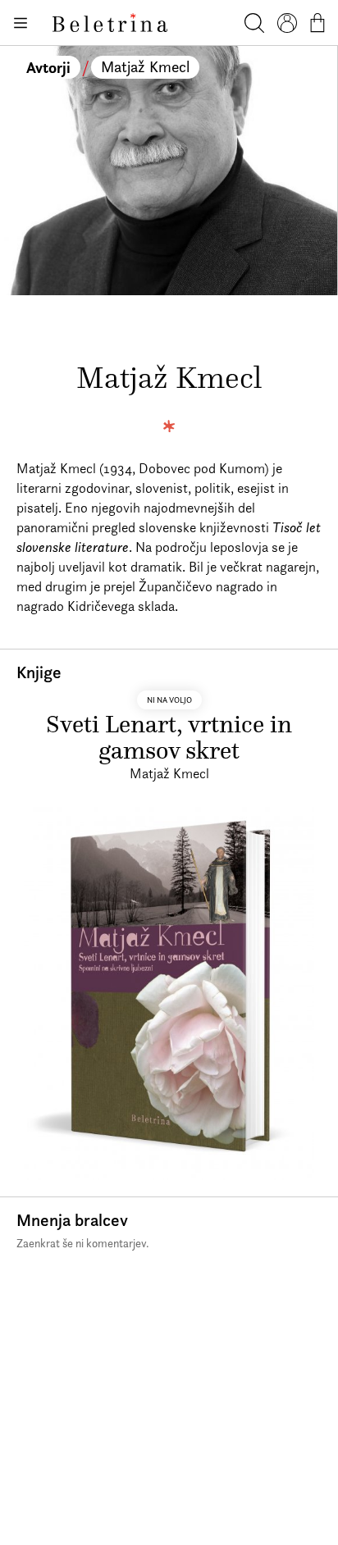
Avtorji (48, 67)
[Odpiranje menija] (20, 23)
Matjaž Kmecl (145, 66)
